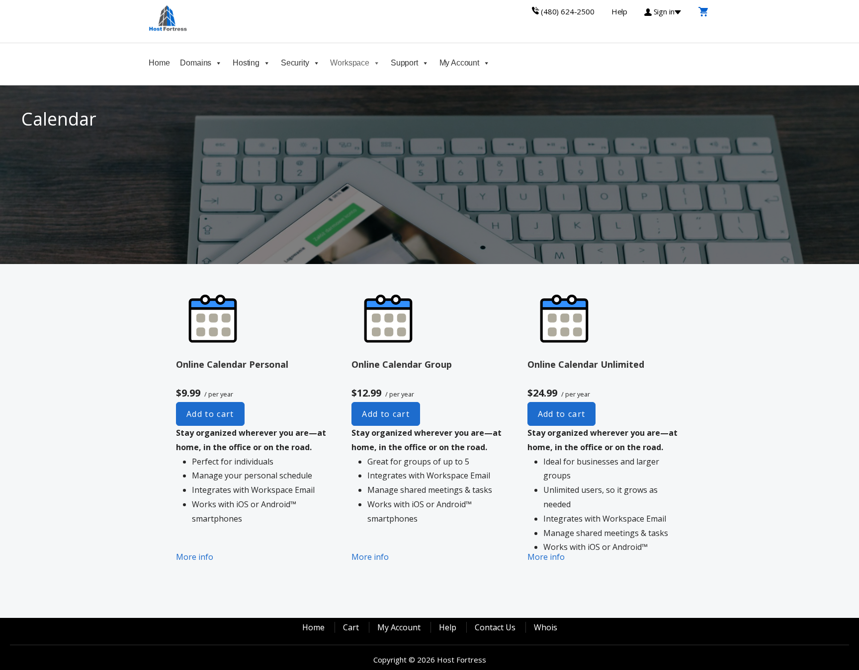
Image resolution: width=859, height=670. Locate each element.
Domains (195, 63)
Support (404, 63)
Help (447, 627)
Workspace (349, 63)
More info (194, 556)
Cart (351, 627)
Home (159, 63)
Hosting (246, 63)
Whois (545, 627)
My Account (459, 63)
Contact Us (495, 627)
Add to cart (210, 413)
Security (295, 63)
